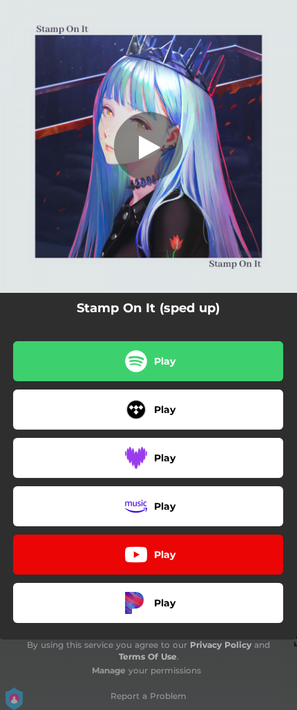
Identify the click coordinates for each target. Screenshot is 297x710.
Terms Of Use (148, 656)
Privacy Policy (220, 645)
